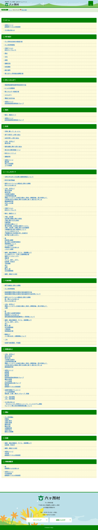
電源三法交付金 (10, 98)
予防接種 (7, 263)
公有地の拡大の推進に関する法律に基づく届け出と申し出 (23, 199)
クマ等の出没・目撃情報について (15, 336)
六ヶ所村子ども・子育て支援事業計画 (17, 254)
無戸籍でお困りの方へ (12, 235)
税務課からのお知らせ (12, 247)
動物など (7, 334)
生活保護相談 (9, 271)
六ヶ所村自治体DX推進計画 (13, 41)
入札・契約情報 (10, 397)
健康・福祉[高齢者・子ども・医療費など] (18, 252)
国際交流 (7, 63)
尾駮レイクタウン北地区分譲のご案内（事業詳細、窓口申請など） (26, 197)
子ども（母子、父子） (12, 260)
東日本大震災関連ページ (12, 150)
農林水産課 (8, 379)
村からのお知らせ (10, 185)
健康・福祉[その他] (11, 274)
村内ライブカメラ (10, 50)
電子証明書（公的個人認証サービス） (17, 226)
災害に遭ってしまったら (12, 131)
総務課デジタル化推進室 (12, 27)
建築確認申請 (9, 201)
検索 (6, 438)
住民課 (7, 453)
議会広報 (7, 426)
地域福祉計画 (9, 331)
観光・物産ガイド (10, 115)
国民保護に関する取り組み (13, 146)
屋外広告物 (8, 190)
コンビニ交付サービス (12, 231)
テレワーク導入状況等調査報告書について (18, 406)
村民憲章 (7, 67)
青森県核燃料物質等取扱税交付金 (15, 85)
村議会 (7, 419)
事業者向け (9, 349)
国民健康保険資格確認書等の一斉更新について (20, 317)
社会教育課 (8, 473)
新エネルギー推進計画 (12, 91)
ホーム (10, 10)
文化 (6, 57)
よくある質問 (9, 245)
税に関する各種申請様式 (12, 242)
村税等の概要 (9, 240)
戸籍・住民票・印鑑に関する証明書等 (17, 227)
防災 (6, 126)
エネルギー (8, 95)
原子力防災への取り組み (12, 135)
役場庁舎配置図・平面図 (12, 343)
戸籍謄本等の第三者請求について (15, 229)
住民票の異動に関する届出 (13, 218)
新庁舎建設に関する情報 (12, 285)
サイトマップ (37, 520)
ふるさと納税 (9, 249)
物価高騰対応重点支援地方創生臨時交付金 (18, 292)
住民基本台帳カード (11, 224)
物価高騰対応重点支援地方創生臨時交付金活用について (23, 294)
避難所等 (7, 156)
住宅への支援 (9, 203)
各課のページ (9, 25)
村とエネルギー (10, 80)
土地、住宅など (10, 141)
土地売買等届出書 (10, 196)
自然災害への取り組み (12, 138)
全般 (6, 267)
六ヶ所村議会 (9, 417)
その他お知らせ (10, 30)
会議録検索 (8, 428)
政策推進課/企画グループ (13, 383)
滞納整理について (10, 244)
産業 (6, 60)
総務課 (7, 372)
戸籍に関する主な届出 (12, 220)
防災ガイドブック (10, 153)
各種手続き (8, 430)
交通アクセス (9, 48)
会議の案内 (8, 421)
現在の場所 (24, 10)
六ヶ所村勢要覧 (10, 45)
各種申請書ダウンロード (12, 390)
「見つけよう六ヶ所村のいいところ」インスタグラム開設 (23, 404)
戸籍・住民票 (9, 217)
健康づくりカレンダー (12, 256)
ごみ (6, 339)
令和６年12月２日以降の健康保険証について (19, 177)
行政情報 (8, 280)
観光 (6, 110)
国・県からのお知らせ (12, 299)
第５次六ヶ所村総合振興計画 (14, 73)
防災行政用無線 (10, 180)
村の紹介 (8, 36)
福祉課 (7, 385)
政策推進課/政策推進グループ (14, 103)
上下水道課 (8, 165)
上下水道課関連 (10, 392)
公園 (6, 205)
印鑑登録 (7, 222)
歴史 (6, 53)
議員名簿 (7, 424)
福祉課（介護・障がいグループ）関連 (17, 393)
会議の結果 (8, 422)
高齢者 (7, 258)
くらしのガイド (10, 172)
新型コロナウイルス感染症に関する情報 (18, 183)
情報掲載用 (9, 461)
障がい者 (7, 269)
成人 (6, 265)
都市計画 (7, 143)
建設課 (7, 162)
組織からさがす (60, 520)
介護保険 (7, 329)
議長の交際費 (9, 431)
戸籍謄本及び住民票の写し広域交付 (16, 233)
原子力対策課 (9, 163)
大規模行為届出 (10, 194)
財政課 (7, 374)
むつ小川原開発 (10, 88)
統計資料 (7, 70)
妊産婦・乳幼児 (10, 261)
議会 (6, 412)
